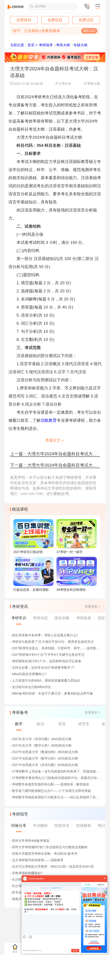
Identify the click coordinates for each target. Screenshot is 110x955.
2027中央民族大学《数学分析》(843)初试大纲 (45, 758)
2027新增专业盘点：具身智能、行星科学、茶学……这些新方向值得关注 (56, 648)
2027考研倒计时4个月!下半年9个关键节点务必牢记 (48, 654)
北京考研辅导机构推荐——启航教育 (37, 860)
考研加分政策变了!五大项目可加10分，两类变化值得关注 (53, 641)
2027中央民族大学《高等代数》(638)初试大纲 (45, 765)
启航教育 (49, 420)
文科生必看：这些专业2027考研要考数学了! (43, 667)
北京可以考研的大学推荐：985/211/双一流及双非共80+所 (53, 866)
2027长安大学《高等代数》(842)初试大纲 (41, 739)
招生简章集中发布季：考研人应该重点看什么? (45, 635)
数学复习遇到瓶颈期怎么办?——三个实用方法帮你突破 (51, 790)
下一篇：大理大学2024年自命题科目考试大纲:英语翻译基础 (55, 465)
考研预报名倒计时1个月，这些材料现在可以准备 (46, 661)
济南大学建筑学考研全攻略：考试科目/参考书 (44, 853)
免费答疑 (55, 20)
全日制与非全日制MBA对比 (31, 687)
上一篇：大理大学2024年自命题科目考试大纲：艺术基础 (55, 453)
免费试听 (86, 20)
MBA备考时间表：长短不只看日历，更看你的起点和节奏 (52, 693)
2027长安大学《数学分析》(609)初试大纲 (41, 745)
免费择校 (23, 20)
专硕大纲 (80, 45)
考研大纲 (63, 45)
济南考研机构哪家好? (27, 873)
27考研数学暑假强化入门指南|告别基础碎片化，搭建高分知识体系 (56, 778)
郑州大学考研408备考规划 (30, 840)
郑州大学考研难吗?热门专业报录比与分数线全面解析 (50, 847)
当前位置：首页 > (23, 45)
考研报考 (46, 45)
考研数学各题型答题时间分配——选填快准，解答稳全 (50, 784)
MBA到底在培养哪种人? (29, 674)
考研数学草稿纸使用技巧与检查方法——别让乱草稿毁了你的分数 (56, 797)
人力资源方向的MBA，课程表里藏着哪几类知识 (46, 680)
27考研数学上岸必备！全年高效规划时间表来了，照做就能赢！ (56, 771)
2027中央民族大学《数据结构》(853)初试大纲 (45, 752)
